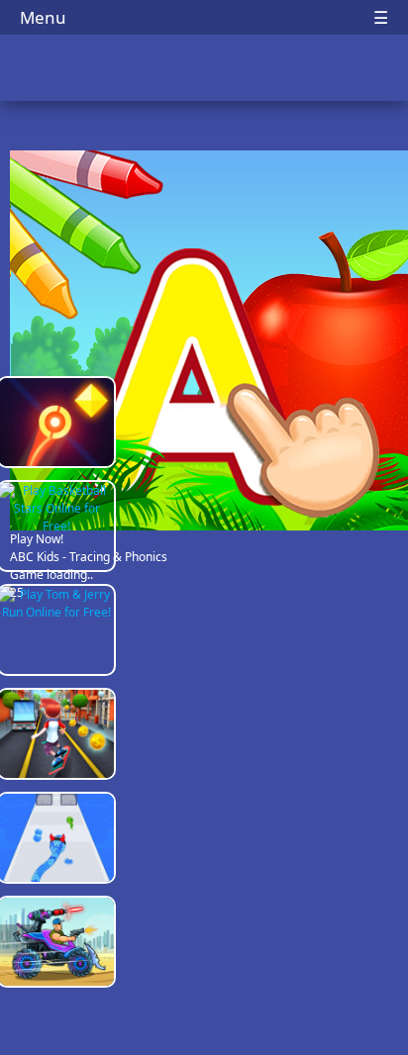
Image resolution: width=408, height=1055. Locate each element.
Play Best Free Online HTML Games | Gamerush (204, 70)
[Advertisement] (213, 683)
